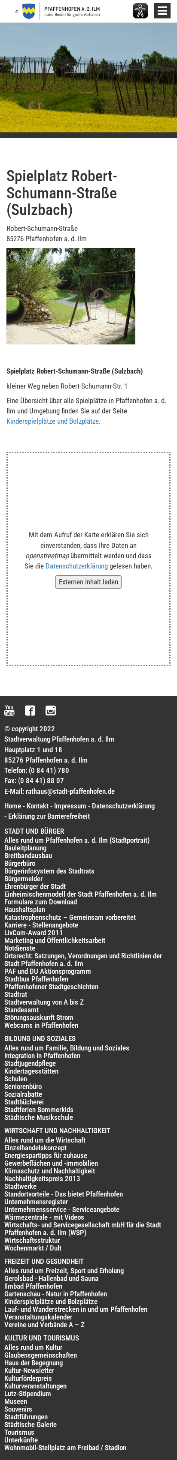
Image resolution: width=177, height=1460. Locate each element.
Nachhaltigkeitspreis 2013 (42, 1178)
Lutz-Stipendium (27, 1393)
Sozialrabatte (23, 1094)
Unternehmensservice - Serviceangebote (61, 1209)
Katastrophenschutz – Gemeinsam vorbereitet (70, 917)
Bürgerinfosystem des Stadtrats (49, 871)
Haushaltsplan (24, 909)
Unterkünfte (21, 1440)
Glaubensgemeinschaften (40, 1355)
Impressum (70, 806)
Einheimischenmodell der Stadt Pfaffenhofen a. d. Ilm (80, 894)
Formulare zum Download (40, 902)
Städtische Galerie (30, 1424)
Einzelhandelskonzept (35, 1148)
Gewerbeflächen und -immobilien (51, 1163)
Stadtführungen (26, 1417)
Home (12, 806)
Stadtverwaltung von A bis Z (44, 1002)
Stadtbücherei (24, 1102)
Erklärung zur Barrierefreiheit (49, 816)
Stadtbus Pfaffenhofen (36, 979)
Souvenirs (18, 1409)
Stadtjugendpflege (30, 1063)
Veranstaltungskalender (38, 1317)
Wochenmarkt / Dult (32, 1248)
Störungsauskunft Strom (38, 1017)
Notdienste (19, 948)
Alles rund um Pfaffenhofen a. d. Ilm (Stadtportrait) (77, 840)
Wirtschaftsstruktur (32, 1240)
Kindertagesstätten (31, 1071)
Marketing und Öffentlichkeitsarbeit (54, 940)
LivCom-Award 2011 (33, 932)
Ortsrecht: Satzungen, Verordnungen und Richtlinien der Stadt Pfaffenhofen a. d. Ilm (83, 959)
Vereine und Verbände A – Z (44, 1324)
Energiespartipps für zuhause (45, 1155)
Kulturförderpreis (28, 1378)
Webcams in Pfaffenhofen (41, 1025)
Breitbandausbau (28, 855)
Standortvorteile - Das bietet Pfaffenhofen (63, 1194)
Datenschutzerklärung (77, 566)
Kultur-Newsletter (29, 1370)
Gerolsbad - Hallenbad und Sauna (51, 1278)
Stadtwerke (20, 1186)
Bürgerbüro (19, 863)
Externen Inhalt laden (88, 581)
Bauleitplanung (25, 848)
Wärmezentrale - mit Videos (44, 1217)
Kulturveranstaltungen (35, 1386)
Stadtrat (15, 994)
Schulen (15, 1079)
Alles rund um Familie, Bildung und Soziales (66, 1048)
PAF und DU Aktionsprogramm (47, 971)
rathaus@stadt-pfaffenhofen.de (70, 791)
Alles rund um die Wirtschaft (44, 1140)
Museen (15, 1401)
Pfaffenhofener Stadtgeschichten (51, 986)
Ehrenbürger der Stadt (35, 886)
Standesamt (21, 1010)
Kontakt (38, 806)
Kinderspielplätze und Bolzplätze (52, 421)
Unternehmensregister (36, 1202)
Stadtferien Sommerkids (38, 1109)
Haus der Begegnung (33, 1363)
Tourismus (19, 1432)
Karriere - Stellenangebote (41, 925)
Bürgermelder (23, 879)
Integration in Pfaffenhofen (42, 1055)
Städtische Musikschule (38, 1117)
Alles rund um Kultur (33, 1347)
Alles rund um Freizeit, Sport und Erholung (64, 1271)
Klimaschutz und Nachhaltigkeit (49, 1171)
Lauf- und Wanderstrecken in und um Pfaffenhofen (75, 1309)
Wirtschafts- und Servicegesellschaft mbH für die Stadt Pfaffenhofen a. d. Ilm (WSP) (82, 1228)
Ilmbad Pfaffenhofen (33, 1286)
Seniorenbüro (23, 1086)
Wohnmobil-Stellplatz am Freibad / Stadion (65, 1447)
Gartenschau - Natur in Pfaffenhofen (55, 1294)
